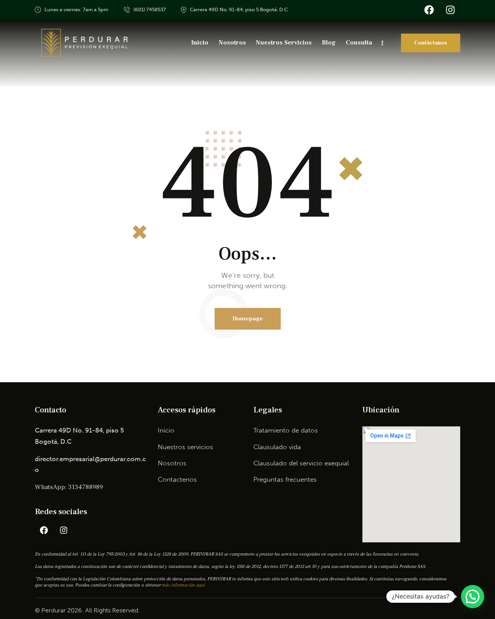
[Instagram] (450, 9)
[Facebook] (429, 9)
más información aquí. (184, 585)
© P (40, 610)
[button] (472, 596)
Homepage (247, 318)
